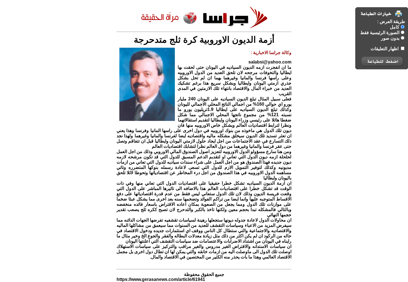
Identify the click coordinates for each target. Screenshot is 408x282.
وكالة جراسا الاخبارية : (271, 52)
